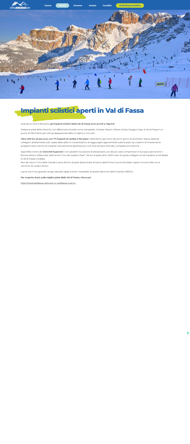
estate (92, 5)
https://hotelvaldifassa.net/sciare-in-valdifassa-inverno (48, 183)
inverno (78, 5)
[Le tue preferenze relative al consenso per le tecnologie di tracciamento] (188, 333)
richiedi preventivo (130, 5)
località (107, 5)
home (48, 5)
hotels (62, 5)
